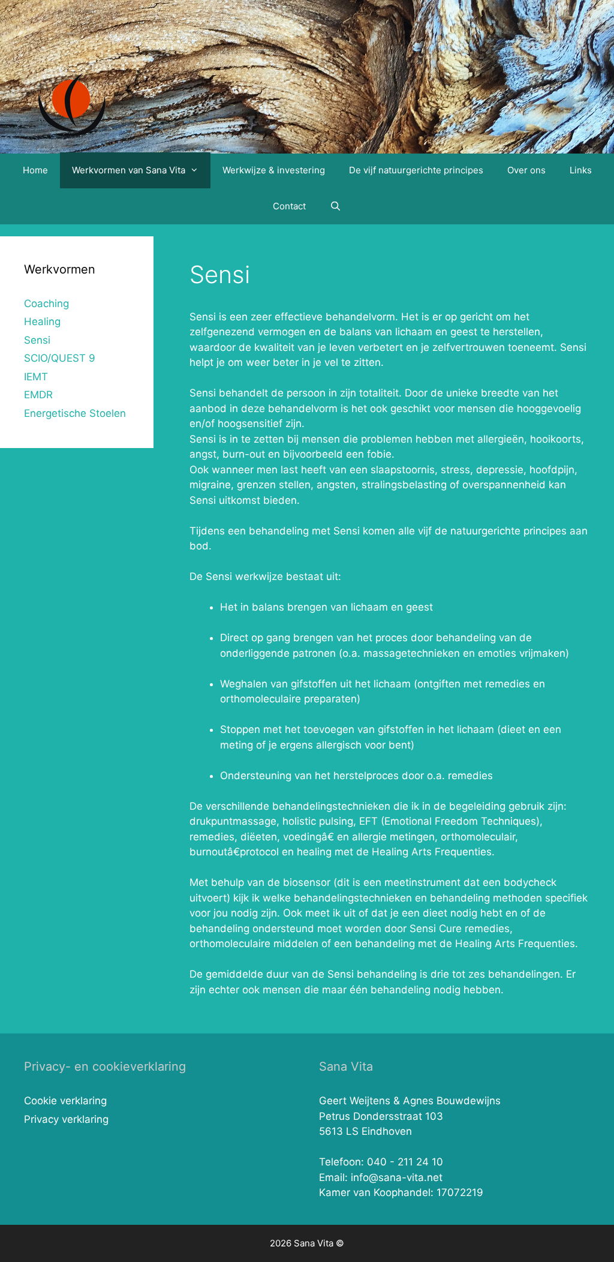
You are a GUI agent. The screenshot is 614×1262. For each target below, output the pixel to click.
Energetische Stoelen (75, 413)
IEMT (36, 377)
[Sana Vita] (71, 100)
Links (581, 170)
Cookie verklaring (65, 1101)
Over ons (526, 170)
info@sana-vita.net (397, 1177)
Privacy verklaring (66, 1119)
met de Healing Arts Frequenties (496, 943)
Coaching (46, 304)
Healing (42, 321)
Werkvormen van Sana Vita (128, 170)
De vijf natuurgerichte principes (416, 170)
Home (35, 170)
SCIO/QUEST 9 (59, 358)
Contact (289, 206)
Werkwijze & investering (273, 170)
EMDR (38, 395)
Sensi (202, 393)
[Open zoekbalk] (335, 206)
